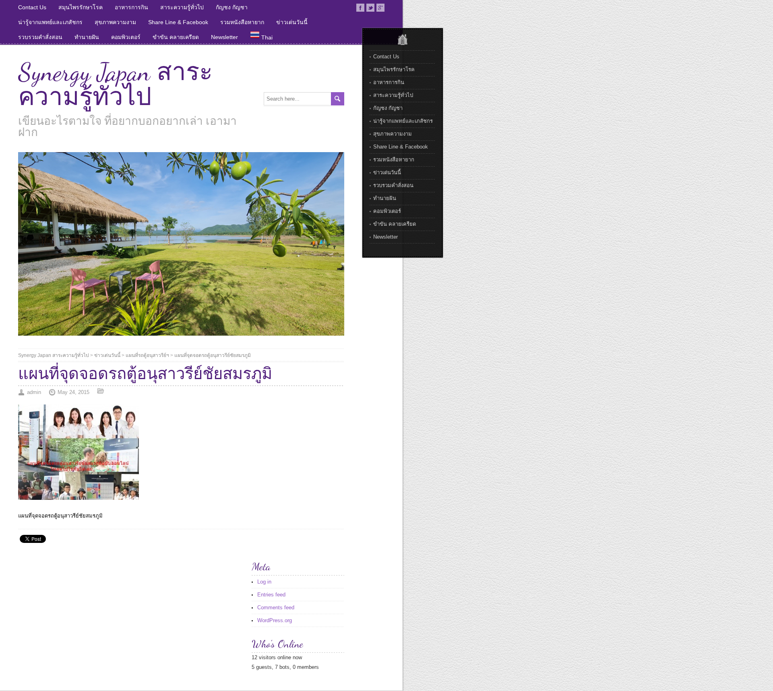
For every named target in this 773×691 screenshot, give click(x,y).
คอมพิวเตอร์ (126, 37)
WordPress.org (274, 620)
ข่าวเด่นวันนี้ (292, 22)
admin (34, 392)
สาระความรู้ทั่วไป (182, 7)
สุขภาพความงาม (115, 22)
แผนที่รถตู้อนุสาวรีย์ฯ (147, 355)
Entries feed (271, 595)
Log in (264, 582)
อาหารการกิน (131, 7)
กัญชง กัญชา (232, 7)
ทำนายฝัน (86, 37)
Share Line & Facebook (178, 22)
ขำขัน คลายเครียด (176, 37)
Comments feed (275, 607)
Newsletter (224, 37)
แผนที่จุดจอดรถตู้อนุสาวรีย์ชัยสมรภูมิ (212, 355)
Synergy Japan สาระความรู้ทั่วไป (115, 84)
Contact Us (32, 7)
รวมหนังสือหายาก (242, 22)
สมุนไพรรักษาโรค (80, 7)
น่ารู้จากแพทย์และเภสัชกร (50, 22)
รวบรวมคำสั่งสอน (40, 37)
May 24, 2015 (73, 392)
